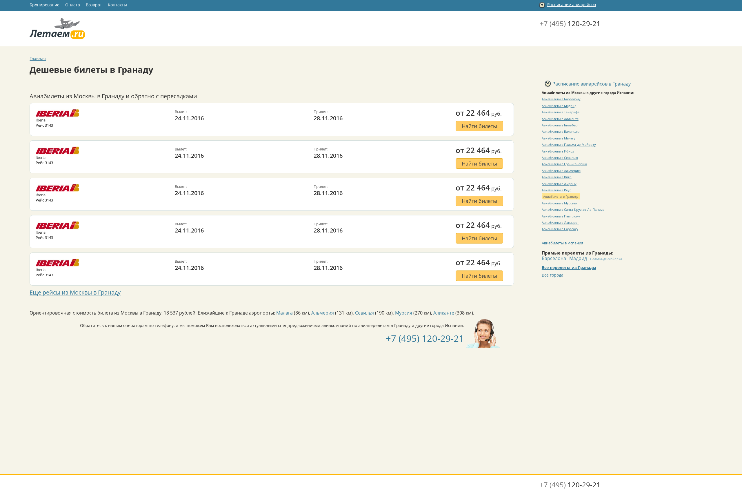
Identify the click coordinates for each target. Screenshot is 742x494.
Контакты (117, 5)
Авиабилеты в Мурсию (559, 203)
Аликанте (443, 313)
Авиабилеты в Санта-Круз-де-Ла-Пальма (573, 209)
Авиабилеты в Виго (557, 177)
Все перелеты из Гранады (569, 267)
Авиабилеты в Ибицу (558, 151)
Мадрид (578, 258)
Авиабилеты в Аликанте (560, 119)
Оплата (72, 5)
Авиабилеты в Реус (556, 190)
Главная (38, 58)
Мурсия (403, 313)
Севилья (364, 313)
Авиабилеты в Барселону (561, 99)
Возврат (94, 5)
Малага (284, 313)
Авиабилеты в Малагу (558, 138)
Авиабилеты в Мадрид (559, 105)
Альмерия (322, 313)
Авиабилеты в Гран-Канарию (564, 164)
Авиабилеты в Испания (562, 243)
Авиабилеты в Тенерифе (560, 112)
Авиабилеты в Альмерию (561, 170)
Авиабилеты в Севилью (560, 157)
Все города (552, 275)
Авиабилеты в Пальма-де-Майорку (569, 144)
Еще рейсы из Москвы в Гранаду (75, 292)
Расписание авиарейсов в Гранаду (591, 84)
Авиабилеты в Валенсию (560, 131)
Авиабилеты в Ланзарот (560, 222)
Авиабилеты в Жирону (559, 183)
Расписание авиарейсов (571, 4)
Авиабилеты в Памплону (561, 216)
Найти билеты (479, 126)
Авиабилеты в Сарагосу (560, 229)
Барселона (554, 258)
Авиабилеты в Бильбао (560, 125)
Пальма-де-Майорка (606, 259)
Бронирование (44, 5)
